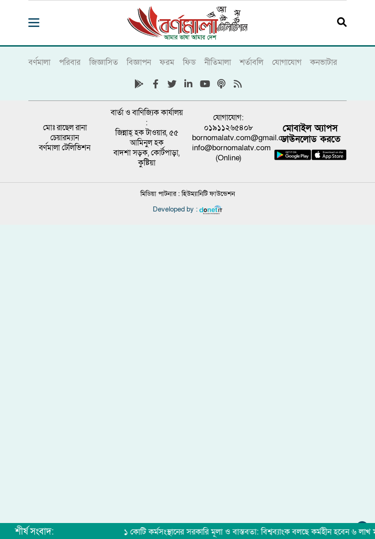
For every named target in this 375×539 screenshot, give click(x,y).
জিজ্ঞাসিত (103, 62)
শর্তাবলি (251, 62)
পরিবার (69, 62)
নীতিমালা (217, 62)
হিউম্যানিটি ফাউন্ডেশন (208, 193)
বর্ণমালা (39, 62)
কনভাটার (323, 62)
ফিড (189, 62)
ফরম (167, 62)
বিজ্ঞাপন (139, 62)
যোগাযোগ (286, 62)
